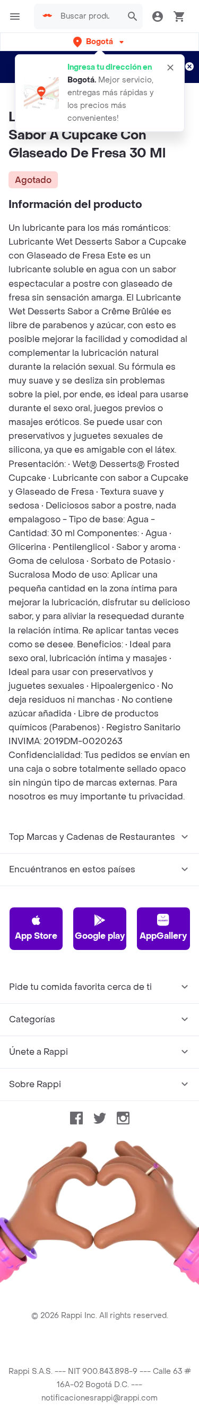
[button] (99, 42)
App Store (36, 935)
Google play (100, 935)
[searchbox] (88, 16)
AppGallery (163, 935)
